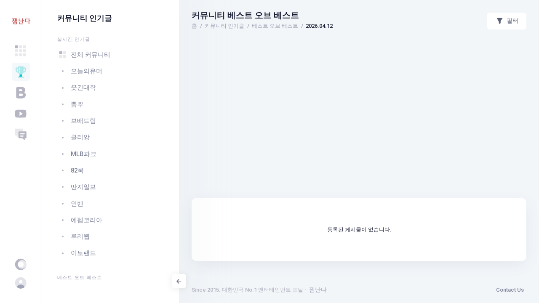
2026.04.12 (319, 26)
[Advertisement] (359, 61)
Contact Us (510, 290)
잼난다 (318, 289)
